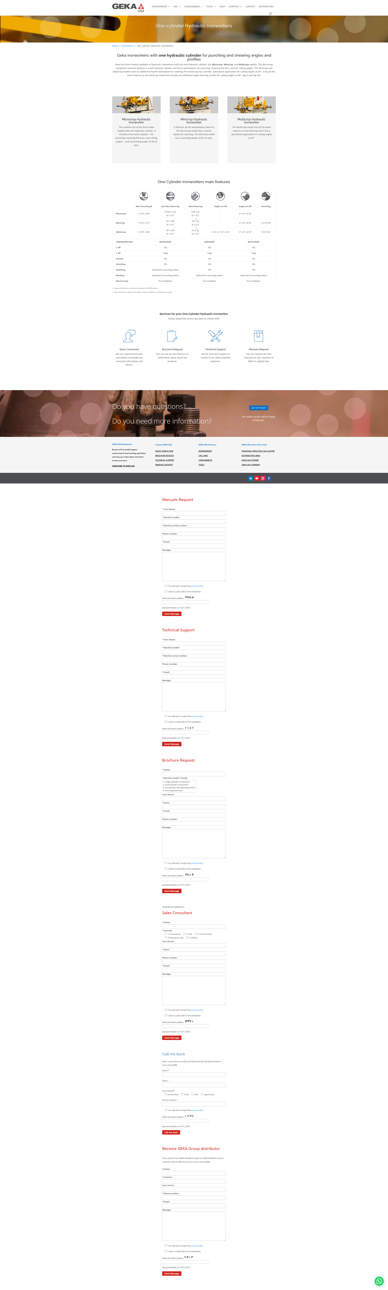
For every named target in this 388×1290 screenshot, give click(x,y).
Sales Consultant (164, 451)
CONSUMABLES (192, 6)
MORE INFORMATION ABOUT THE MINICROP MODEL (194, 148)
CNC (176, 6)
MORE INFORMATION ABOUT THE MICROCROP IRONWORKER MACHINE (136, 155)
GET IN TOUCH (258, 407)
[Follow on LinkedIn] (250, 478)
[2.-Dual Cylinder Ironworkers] (179, 784)
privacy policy (197, 586)
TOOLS (209, 6)
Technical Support (164, 460)
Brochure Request (164, 455)
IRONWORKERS (159, 6)
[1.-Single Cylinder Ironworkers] (179, 781)
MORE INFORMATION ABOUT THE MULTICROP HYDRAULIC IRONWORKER (251, 148)
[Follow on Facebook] (268, 478)
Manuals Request (164, 464)
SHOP (222, 6)
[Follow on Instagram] (262, 478)
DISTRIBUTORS (266, 6)
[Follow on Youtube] (256, 478)
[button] (379, 1281)
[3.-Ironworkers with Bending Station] (179, 787)
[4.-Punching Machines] (179, 790)
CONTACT (250, 6)
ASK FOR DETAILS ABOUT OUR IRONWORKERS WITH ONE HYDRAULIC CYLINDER (194, 84)
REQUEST (172, 370)
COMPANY (234, 6)
